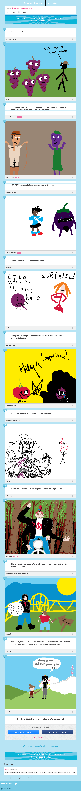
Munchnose (10, 177)
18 (5, 656)
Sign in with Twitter (24, 732)
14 (5, 500)
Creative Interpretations (22, 8)
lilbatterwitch (11, 252)
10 (5, 350)
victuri (8, 481)
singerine (9, 556)
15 (5, 561)
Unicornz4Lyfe (11, 406)
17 (5, 638)
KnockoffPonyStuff (13, 420)
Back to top (7, 789)
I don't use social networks (40, 737)
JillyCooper (10, 496)
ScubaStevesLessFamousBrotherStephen (21, 574)
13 (5, 485)
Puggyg (8, 267)
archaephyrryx (11, 39)
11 (5, 410)
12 (5, 425)
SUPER (19, 117)
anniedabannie (11, 117)
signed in (33, 778)
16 (5, 578)
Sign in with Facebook (59, 732)
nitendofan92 (11, 192)
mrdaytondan (11, 328)
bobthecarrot (10, 712)
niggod (8, 634)
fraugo (8, 651)
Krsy (7, 99)
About (55, 3)
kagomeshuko (11, 345)
